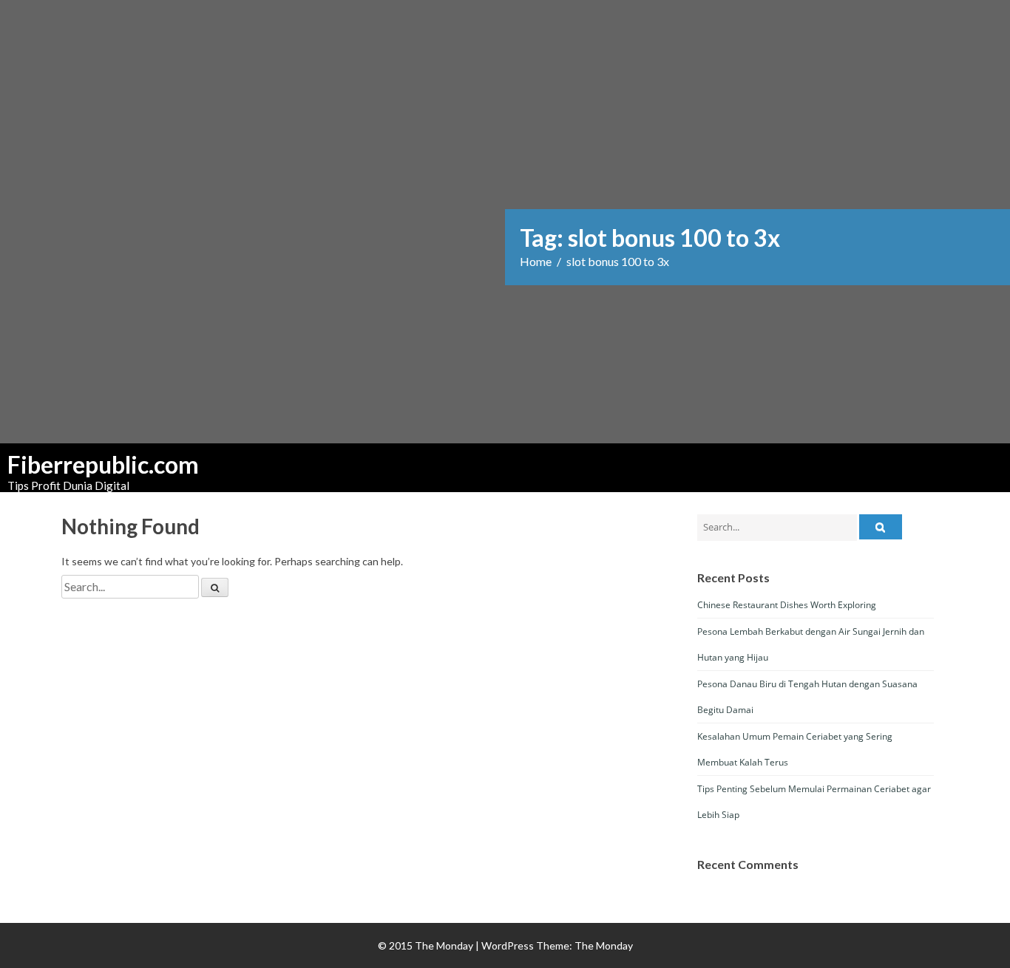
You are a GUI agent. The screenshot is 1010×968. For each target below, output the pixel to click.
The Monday (604, 945)
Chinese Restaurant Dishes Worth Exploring (786, 605)
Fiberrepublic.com (81, 465)
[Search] (214, 587)
